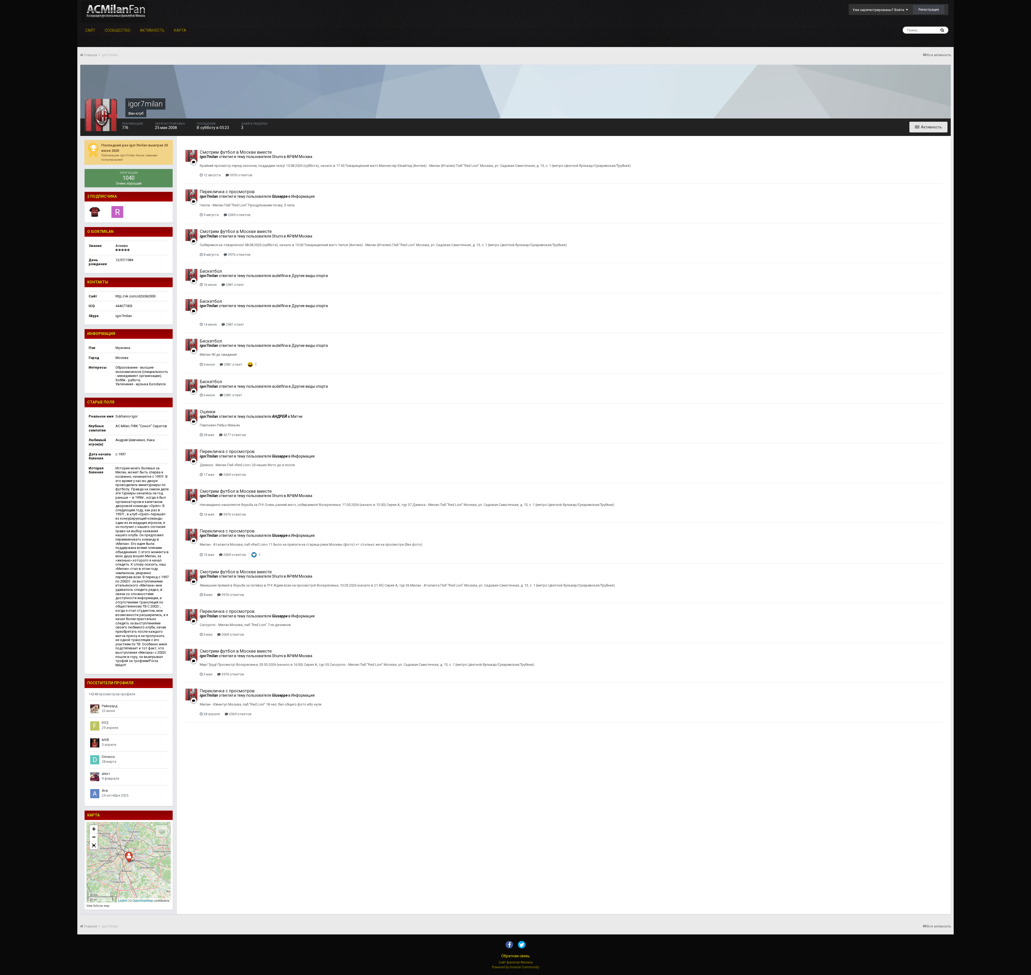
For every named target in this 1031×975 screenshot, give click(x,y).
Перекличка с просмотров (227, 191)
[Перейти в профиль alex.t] (94, 776)
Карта (180, 30)
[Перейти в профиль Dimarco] (94, 759)
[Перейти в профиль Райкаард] (94, 709)
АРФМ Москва (299, 156)
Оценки (207, 411)
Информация (303, 196)
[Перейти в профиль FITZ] (94, 726)
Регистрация (929, 10)
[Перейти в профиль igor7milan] (191, 156)
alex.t (106, 774)
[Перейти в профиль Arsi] (94, 793)
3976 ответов (240, 175)
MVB (105, 740)
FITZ (105, 723)
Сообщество (117, 30)
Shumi (277, 156)
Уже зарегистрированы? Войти (879, 10)
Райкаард (109, 706)
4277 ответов (234, 435)
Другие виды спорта (310, 276)
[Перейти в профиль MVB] (94, 742)
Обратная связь (515, 956)
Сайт (90, 30)
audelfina (280, 276)
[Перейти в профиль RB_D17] (117, 212)
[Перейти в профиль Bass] (95, 212)
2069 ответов (239, 215)
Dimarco (108, 757)
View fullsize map (97, 906)
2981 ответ (234, 285)
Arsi (105, 791)
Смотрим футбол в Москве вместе (236, 152)
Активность (152, 30)
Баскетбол (211, 271)
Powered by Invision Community (515, 967)
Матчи (296, 416)
